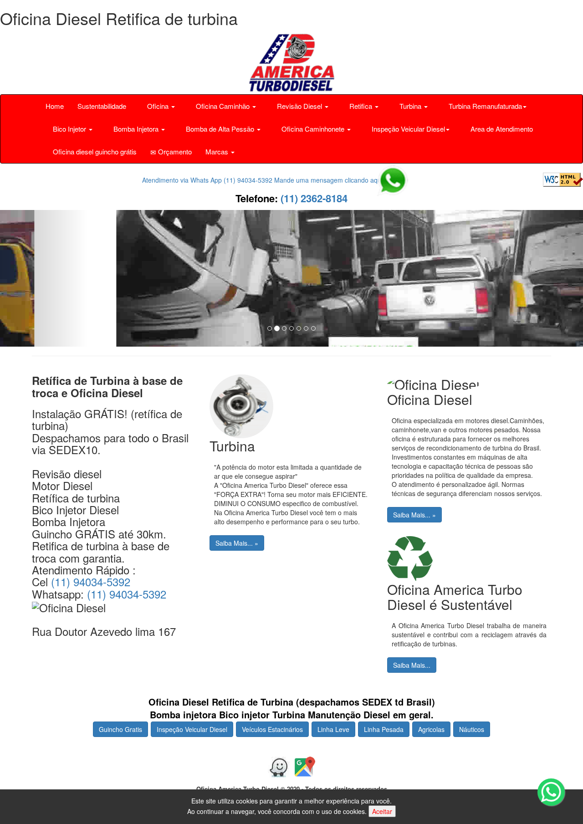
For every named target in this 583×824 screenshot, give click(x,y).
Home (55, 106)
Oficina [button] (157, 106)
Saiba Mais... (411, 665)
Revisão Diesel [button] (299, 106)
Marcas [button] (217, 151)
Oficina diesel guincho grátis (94, 151)
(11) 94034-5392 (90, 581)
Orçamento (174, 151)
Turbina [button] (410, 106)
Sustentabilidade (101, 106)
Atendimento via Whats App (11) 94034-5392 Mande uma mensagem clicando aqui (263, 179)
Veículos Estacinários (272, 729)
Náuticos (471, 729)
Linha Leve (333, 729)
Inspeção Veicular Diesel (192, 729)
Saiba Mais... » (236, 543)
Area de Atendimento (501, 128)
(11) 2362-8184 (313, 198)
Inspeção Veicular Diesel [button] (407, 128)
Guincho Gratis (120, 729)
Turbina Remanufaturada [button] (484, 106)
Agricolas (431, 729)
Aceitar (382, 811)
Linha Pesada (384, 729)
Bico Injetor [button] (69, 128)
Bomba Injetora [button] (136, 128)
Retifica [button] (361, 106)
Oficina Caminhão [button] (222, 106)
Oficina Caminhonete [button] (313, 128)
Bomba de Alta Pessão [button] (220, 128)
